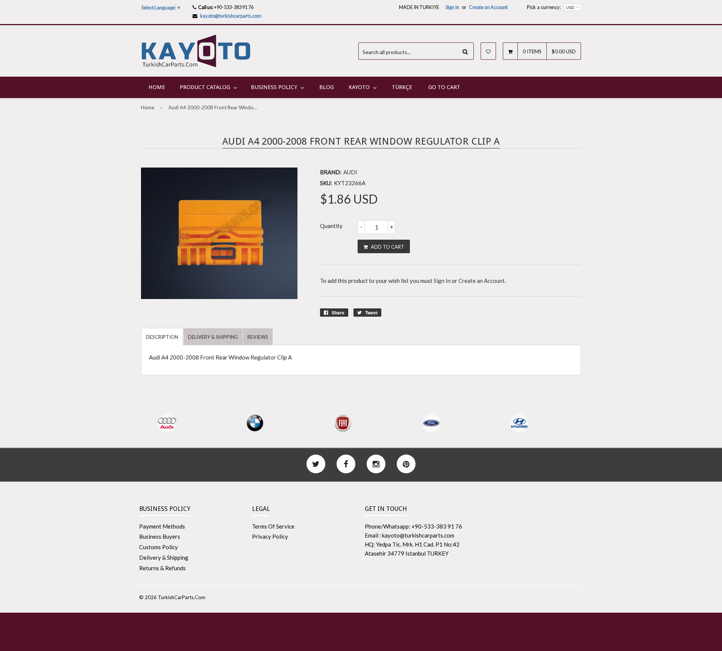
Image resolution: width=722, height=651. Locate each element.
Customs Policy (158, 547)
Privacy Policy (270, 536)
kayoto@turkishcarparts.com (230, 16)
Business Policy (274, 87)
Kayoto (359, 87)
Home (157, 87)
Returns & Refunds (162, 568)
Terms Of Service (273, 526)
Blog (326, 87)
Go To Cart (444, 87)
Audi (350, 172)
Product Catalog (205, 87)
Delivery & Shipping (163, 557)
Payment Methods (162, 526)
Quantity (331, 225)
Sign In (452, 7)
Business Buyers (159, 536)
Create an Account (488, 7)
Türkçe (402, 87)
